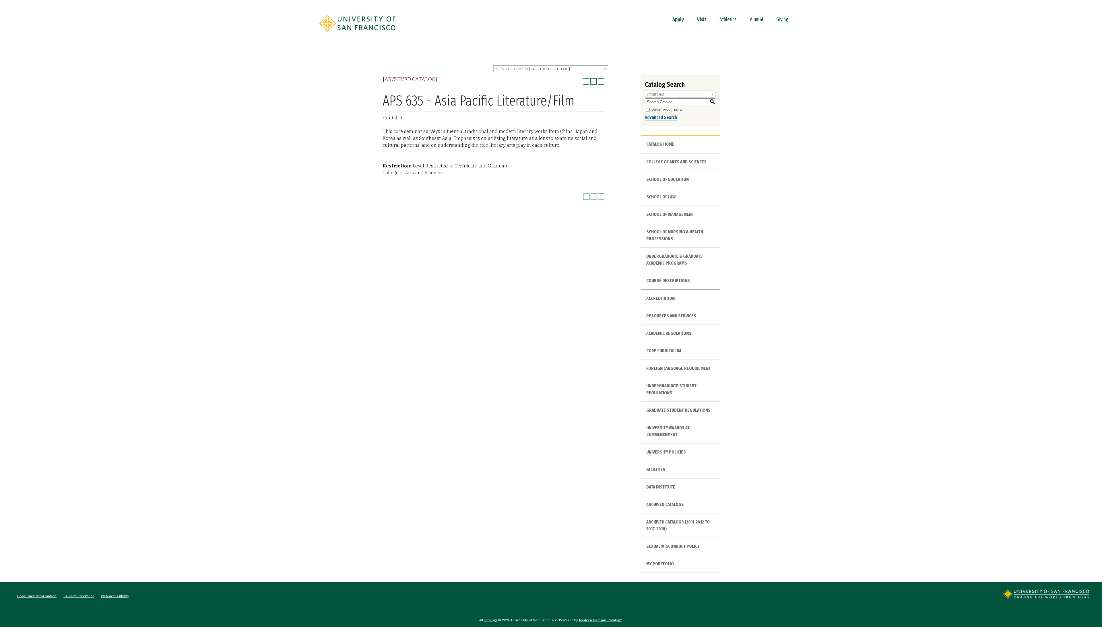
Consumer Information (37, 596)
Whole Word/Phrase (667, 110)
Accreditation (660, 298)
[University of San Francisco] (357, 33)
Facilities (655, 469)
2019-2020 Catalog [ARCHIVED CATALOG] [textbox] (532, 69)
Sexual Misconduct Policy (673, 546)
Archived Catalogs (665, 504)
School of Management (670, 214)
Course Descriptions (668, 280)
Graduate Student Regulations (678, 410)
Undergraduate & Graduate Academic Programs (674, 259)
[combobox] (550, 68)
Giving (782, 19)
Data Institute (660, 487)
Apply (678, 19)
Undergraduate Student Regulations (671, 389)
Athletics (728, 19)
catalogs (490, 620)
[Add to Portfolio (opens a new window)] (586, 81)
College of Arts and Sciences (676, 162)
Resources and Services (671, 316)
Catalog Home (660, 144)
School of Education (667, 179)
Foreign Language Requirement (678, 368)
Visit (701, 19)
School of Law (661, 197)
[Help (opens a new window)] (601, 81)
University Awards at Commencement (668, 431)
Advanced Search (661, 117)
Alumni (756, 19)
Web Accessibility (115, 596)
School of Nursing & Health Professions (674, 235)
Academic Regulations (668, 333)
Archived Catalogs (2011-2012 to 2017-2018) (678, 525)
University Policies (666, 452)
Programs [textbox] (655, 94)
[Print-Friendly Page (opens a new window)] (593, 81)
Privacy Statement (78, 596)
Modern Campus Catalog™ (600, 620)
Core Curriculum (663, 350)
